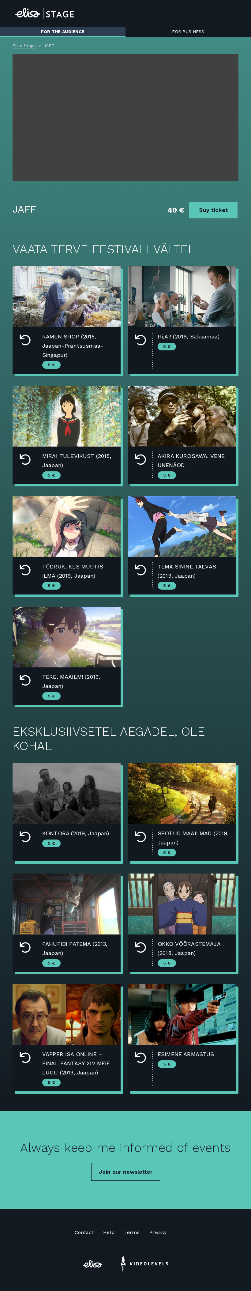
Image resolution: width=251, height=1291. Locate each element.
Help (108, 1232)
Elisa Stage (24, 45)
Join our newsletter (125, 1171)
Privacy (158, 1232)
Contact (84, 1232)
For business (188, 31)
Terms (132, 1232)
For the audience (62, 31)
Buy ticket (213, 210)
